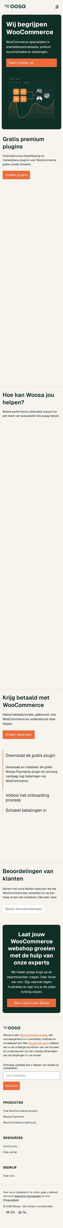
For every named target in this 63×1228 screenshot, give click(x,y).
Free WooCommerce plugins (20, 1111)
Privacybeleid (11, 1200)
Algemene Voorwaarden (28, 1196)
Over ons (8, 1176)
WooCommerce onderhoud (19, 1122)
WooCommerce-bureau (34, 1035)
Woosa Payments (38, 1043)
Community (10, 1146)
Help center (10, 1152)
